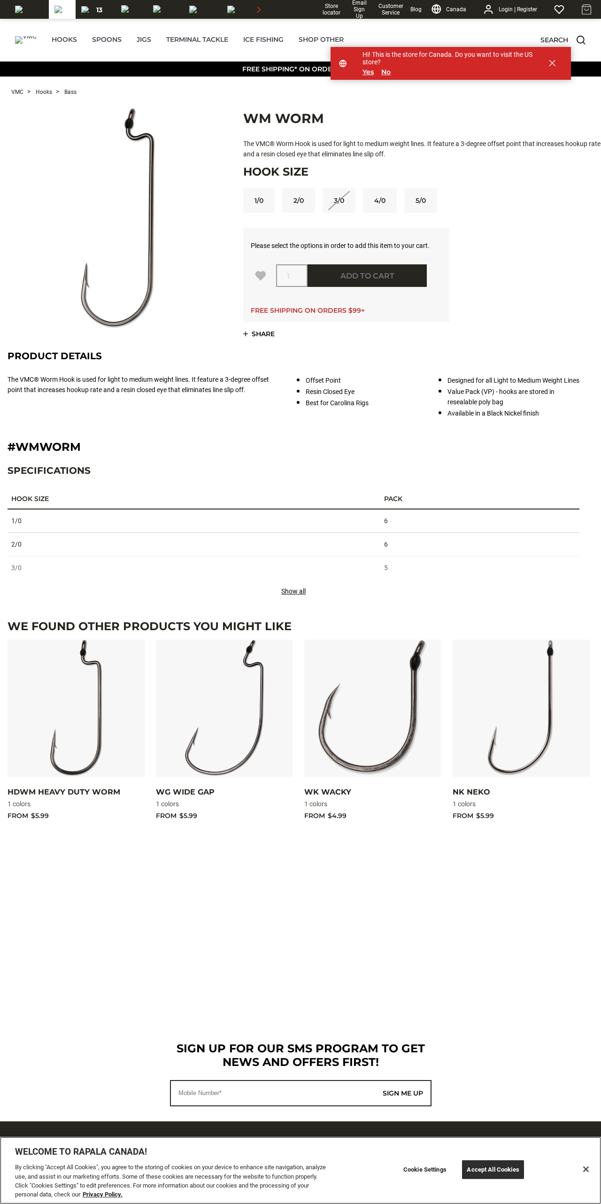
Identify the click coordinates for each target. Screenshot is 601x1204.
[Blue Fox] (236, 9)
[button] (581, 40)
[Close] (586, 1169)
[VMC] (62, 9)
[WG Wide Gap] (224, 708)
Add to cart (367, 275)
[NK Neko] (521, 708)
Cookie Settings (425, 1169)
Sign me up (403, 1093)
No (386, 72)
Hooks (43, 92)
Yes (368, 72)
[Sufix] (131, 9)
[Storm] (165, 9)
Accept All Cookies (493, 1169)
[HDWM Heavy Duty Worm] (76, 708)
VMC (17, 92)
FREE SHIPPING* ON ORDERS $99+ (300, 69)
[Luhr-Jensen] (203, 9)
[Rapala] (29, 9)
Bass (70, 92)
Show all (293, 591)
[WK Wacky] (372, 708)
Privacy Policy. (103, 1194)
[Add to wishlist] (260, 276)
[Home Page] (26, 39)
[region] (300, 1170)
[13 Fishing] (96, 9)
